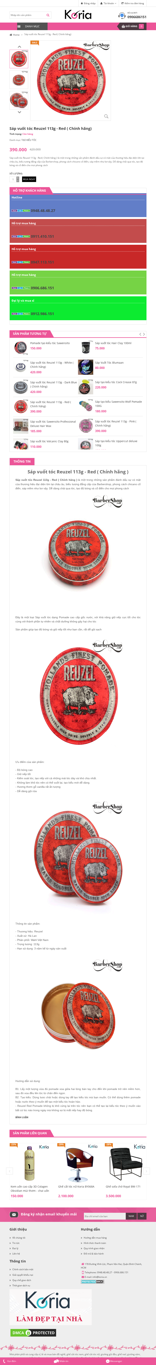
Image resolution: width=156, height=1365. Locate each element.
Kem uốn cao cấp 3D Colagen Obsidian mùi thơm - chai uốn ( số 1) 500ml (30, 1191)
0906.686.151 (42, 287)
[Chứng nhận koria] (78, 1275)
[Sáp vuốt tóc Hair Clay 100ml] (85, 347)
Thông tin (22, 461)
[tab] (22, 461)
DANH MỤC (32, 26)
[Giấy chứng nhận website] (78, 1333)
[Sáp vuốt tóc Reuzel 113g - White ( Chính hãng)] (20, 367)
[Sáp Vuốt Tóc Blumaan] (85, 367)
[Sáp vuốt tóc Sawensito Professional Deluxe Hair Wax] (20, 426)
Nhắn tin (63, 1361)
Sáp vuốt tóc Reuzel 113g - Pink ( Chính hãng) (115, 423)
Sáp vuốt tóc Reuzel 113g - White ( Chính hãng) (51, 365)
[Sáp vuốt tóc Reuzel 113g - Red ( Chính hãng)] (19, 58)
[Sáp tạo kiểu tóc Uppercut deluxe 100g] (85, 445)
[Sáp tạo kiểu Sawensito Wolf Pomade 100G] (85, 406)
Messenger (116, 1361)
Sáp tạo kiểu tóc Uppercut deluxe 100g (116, 443)
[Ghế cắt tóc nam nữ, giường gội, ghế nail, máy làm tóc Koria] (78, 14)
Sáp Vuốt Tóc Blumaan (109, 362)
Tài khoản (109, 3)
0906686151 (136, 17)
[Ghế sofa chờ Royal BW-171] (125, 1163)
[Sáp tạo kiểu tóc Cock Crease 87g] (85, 386)
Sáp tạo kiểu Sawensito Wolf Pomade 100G (118, 404)
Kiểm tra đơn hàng (134, 3)
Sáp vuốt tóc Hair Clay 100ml (113, 343)
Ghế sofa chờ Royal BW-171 (123, 1186)
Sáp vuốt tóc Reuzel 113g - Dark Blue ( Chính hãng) (53, 384)
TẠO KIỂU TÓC (29, 140)
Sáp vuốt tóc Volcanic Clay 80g (49, 441)
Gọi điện (11, 1361)
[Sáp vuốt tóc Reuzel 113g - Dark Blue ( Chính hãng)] (20, 386)
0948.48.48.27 (43, 210)
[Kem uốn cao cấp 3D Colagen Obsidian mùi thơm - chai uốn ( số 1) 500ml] (30, 1163)
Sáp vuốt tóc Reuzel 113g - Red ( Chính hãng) (50, 404)
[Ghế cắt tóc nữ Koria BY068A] (78, 1163)
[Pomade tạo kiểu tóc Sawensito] (20, 347)
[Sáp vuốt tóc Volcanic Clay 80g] (20, 445)
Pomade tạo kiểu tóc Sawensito (50, 343)
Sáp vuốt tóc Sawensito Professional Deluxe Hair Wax (53, 424)
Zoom (106, 116)
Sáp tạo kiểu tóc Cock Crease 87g (116, 382)
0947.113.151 (42, 262)
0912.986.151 (42, 313)
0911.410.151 (42, 236)
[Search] (48, 15)
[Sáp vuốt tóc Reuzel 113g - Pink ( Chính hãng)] (85, 425)
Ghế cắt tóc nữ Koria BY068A (76, 1186)
